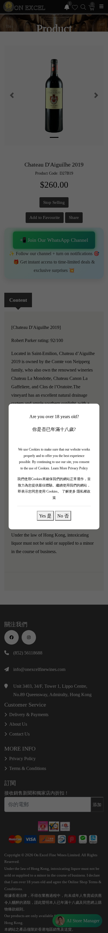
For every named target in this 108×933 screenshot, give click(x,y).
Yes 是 (45, 515)
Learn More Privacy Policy (69, 468)
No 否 (63, 515)
